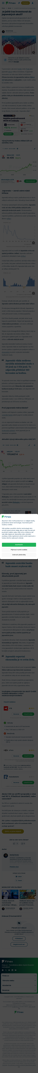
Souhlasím (19, 545)
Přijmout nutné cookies (19, 550)
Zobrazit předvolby (19, 555)
